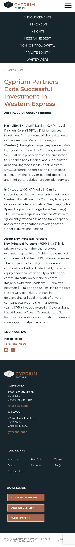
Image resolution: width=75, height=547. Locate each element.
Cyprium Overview (24, 497)
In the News (37, 24)
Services (36, 465)
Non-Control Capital (37, 45)
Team (58, 459)
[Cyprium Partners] (20, 377)
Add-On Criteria (22, 507)
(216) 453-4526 (15, 343)
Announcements (37, 17)
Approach (14, 459)
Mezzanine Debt (37, 38)
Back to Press (14, 69)
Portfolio (36, 459)
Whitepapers (37, 59)
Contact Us (15, 471)
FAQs (58, 465)
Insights (37, 31)
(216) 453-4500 (18, 406)
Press (11, 465)
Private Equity (37, 52)
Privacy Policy (62, 540)
